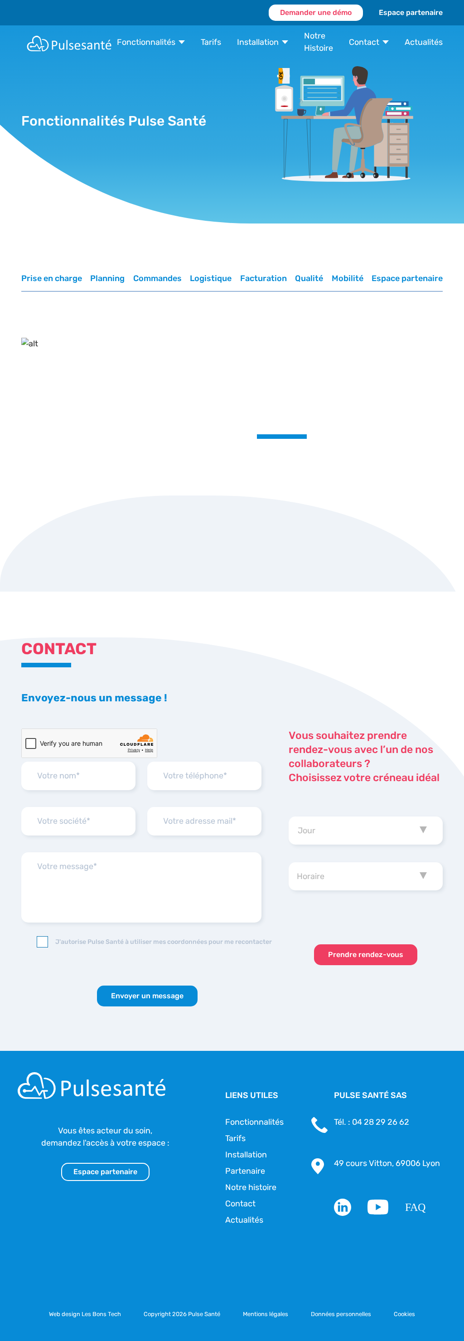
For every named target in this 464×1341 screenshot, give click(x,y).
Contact (364, 42)
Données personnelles (341, 1314)
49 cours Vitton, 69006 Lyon (387, 1163)
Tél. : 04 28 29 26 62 (371, 1122)
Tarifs (211, 42)
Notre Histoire (318, 42)
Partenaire (245, 1171)
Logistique (211, 278)
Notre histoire (250, 1187)
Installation (258, 42)
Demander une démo (316, 12)
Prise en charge (51, 278)
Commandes (157, 278)
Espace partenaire (411, 12)
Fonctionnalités (146, 42)
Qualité (309, 278)
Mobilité (347, 278)
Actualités (424, 42)
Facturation (263, 278)
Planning (107, 278)
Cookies (404, 1314)
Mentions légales (265, 1314)
